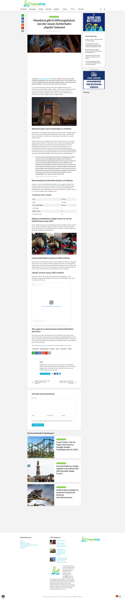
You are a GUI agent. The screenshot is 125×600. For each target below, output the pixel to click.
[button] (3, 597)
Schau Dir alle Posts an (45, 373)
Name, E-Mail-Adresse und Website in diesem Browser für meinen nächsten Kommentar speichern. (52, 420)
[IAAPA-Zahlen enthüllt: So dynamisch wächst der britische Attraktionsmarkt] (40, 495)
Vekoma (59, 184)
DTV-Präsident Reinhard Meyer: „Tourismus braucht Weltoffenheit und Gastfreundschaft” (93, 63)
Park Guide (48, 9)
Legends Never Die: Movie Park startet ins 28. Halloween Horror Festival (92, 57)
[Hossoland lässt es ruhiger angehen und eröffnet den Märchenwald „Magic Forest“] (40, 471)
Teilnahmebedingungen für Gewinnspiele (29, 545)
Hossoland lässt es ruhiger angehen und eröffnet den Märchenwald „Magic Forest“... (67, 470)
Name (33, 415)
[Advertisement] (54, 66)
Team (21, 540)
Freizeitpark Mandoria (45, 78)
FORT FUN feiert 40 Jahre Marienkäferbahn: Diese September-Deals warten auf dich (62, 543)
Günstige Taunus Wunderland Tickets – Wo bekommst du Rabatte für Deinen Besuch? (62, 552)
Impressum (22, 542)
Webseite (63, 415)
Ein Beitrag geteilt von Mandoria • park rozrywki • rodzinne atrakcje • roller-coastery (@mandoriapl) (55, 325)
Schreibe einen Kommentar (55, 31)
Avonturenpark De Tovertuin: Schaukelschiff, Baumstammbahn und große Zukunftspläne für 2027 (93, 45)
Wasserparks (32, 9)
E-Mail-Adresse (50, 415)
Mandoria (45, 345)
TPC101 (73, 9)
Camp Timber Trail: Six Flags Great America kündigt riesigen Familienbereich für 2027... (67, 446)
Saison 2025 (63, 348)
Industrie (41, 9)
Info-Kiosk (81, 9)
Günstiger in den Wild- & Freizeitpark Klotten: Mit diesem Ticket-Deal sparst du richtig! (62, 560)
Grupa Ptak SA (35, 348)
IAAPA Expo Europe (44, 348)
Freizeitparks (23, 9)
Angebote (56, 9)
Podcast (65, 9)
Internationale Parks (54, 16)
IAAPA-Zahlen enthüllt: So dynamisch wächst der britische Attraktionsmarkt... (67, 494)
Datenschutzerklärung (25, 543)
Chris (47, 31)
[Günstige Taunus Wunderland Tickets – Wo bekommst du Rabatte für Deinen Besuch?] (53, 550)
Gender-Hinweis (23, 546)
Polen (33, 191)
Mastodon (22, 547)
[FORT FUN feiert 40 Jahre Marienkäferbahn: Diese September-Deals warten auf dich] (53, 542)
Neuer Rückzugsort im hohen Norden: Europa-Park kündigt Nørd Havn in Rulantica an (93, 51)
